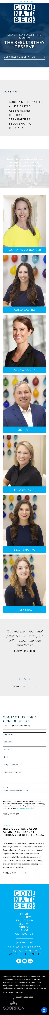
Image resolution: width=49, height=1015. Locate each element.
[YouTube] (24, 961)
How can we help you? (12, 772)
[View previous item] (19, 679)
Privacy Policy (28, 997)
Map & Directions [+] (24, 954)
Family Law (24, 920)
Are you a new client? (12, 765)
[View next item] (29, 679)
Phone (6, 749)
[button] (44, 1010)
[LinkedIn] (30, 961)
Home (24, 914)
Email (6, 757)
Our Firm (24, 917)
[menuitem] (27, 102)
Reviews (24, 924)
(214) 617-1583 (26, 1)
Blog (24, 930)
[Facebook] (18, 961)
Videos (24, 927)
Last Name (8, 742)
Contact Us (24, 933)
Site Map (19, 997)
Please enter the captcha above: (15, 791)
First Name (8, 734)
